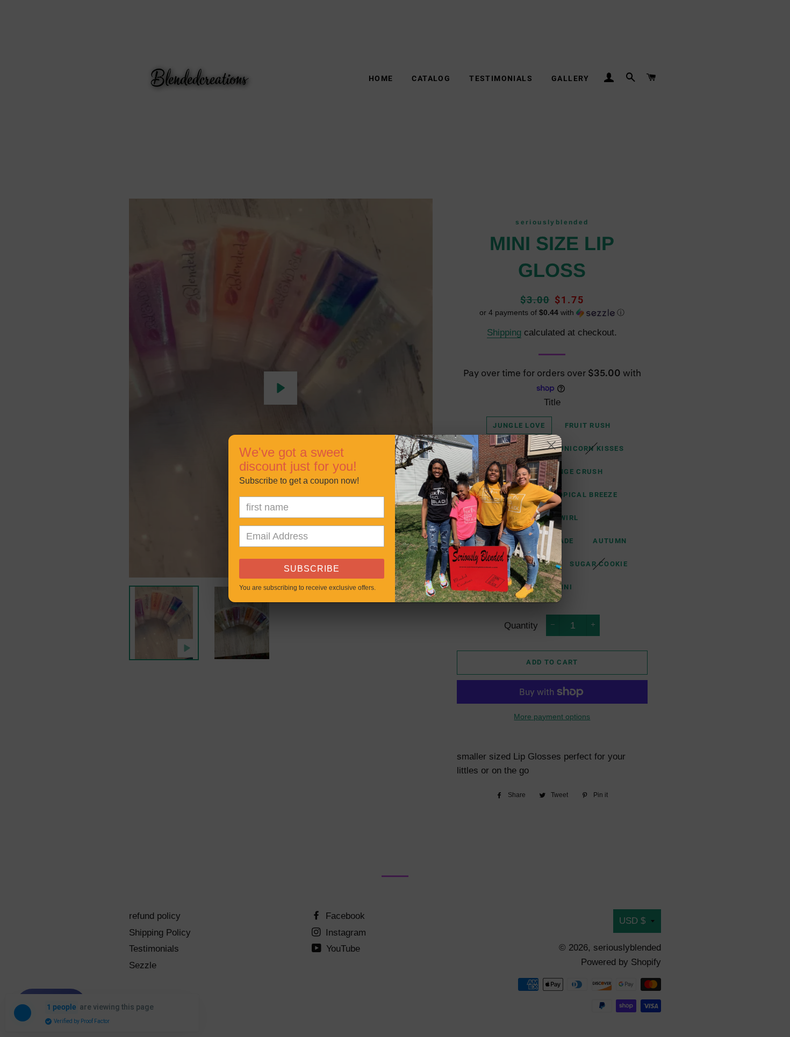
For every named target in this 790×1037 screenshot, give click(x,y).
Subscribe (312, 568)
